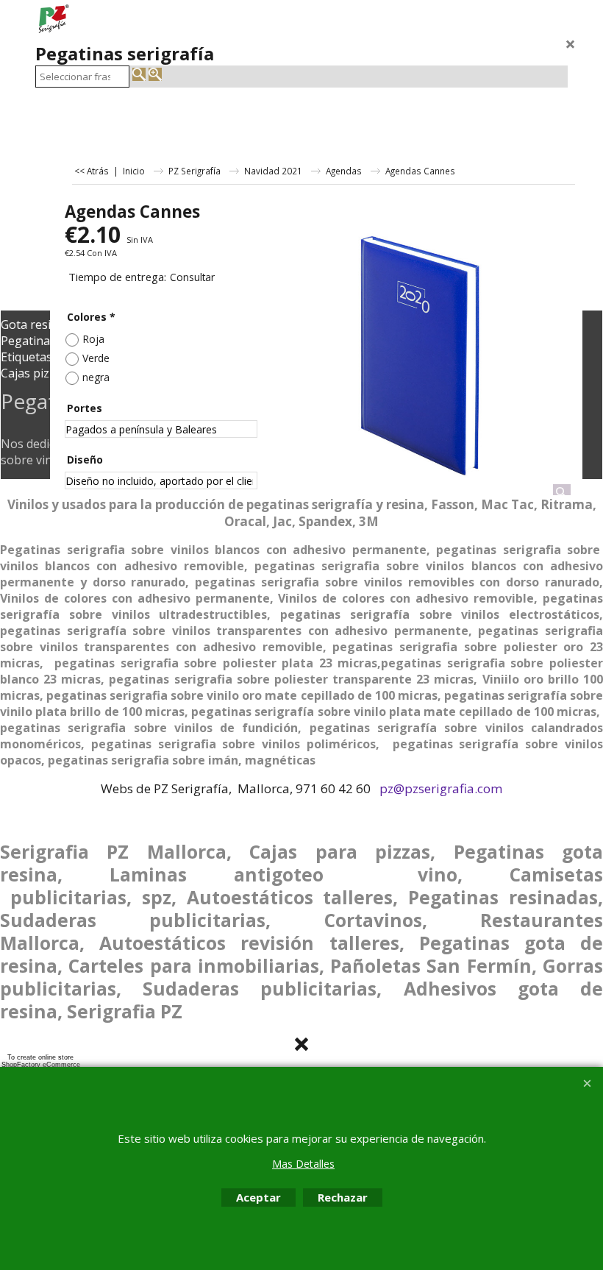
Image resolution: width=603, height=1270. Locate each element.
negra (96, 377)
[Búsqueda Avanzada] (155, 74)
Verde (96, 358)
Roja (93, 339)
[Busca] (139, 74)
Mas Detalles (303, 1164)
